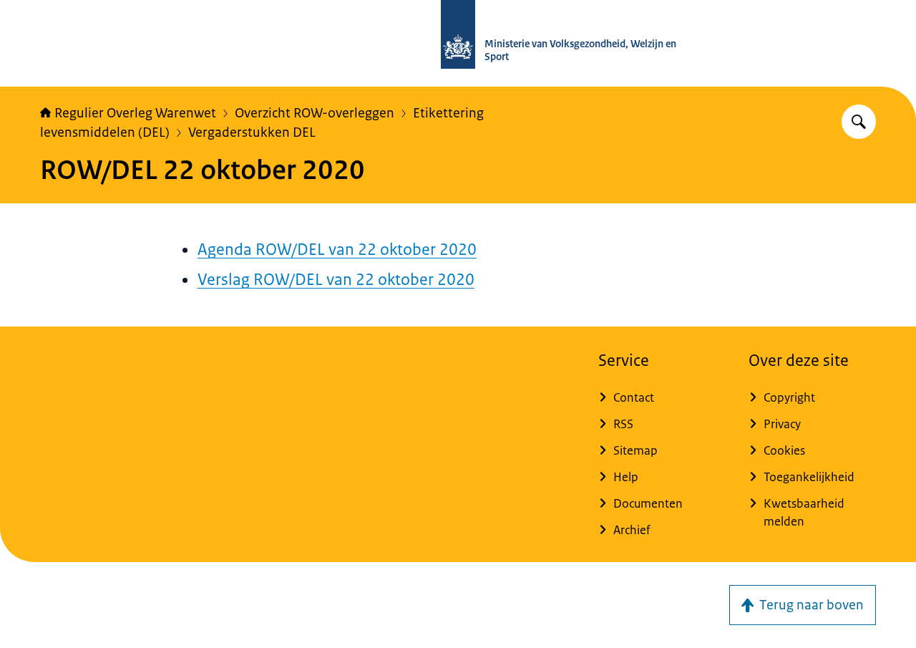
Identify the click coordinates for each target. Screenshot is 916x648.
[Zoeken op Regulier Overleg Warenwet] (859, 122)
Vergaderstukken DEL (252, 132)
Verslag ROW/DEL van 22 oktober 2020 (336, 279)
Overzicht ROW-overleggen (314, 113)
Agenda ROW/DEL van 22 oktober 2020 (337, 249)
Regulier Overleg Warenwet (135, 113)
